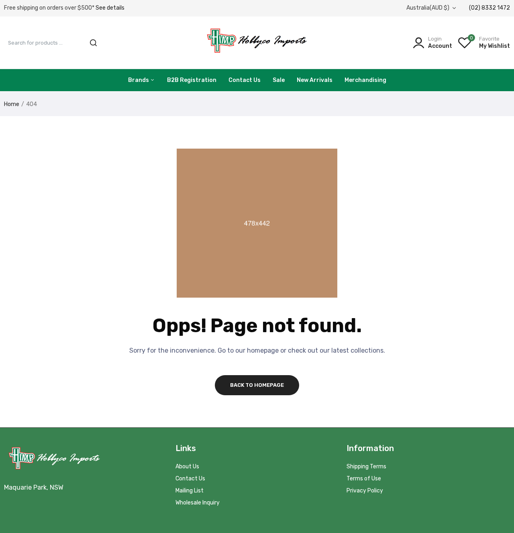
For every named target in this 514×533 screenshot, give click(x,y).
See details (110, 7)
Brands (139, 80)
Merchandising (365, 80)
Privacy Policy (365, 490)
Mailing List (189, 490)
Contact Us (244, 80)
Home (11, 104)
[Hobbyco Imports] (257, 42)
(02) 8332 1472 (489, 7)
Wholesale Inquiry (197, 502)
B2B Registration (191, 80)
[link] (498, 475)
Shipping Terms (366, 466)
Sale (279, 80)
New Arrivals (314, 80)
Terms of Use (364, 478)
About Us (187, 466)
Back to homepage (257, 385)
